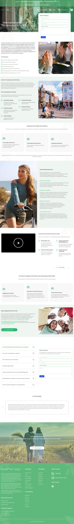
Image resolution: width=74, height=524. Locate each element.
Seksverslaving (28, 485)
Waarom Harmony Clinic (6, 497)
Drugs (26, 474)
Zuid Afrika (27, 506)
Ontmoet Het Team (4, 500)
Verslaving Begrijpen (29, 487)
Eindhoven (27, 499)
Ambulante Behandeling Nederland (7, 511)
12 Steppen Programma (6, 508)
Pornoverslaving (28, 484)
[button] (18, 243)
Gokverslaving (27, 480)
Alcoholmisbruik (28, 472)
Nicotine (26, 482)
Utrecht (26, 504)
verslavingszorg (12, 47)
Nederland (27, 500)
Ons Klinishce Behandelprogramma (7, 502)
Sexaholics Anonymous (5, 514)
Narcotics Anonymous (5, 513)
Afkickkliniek (41, 469)
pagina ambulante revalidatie (23, 319)
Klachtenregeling (4, 504)
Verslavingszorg (29, 491)
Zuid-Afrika (40, 484)
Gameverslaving (28, 478)
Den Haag (27, 497)
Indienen (43, 37)
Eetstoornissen (28, 476)
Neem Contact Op (56, 469)
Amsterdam (27, 495)
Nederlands (40, 478)
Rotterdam (27, 502)
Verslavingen (28, 469)
